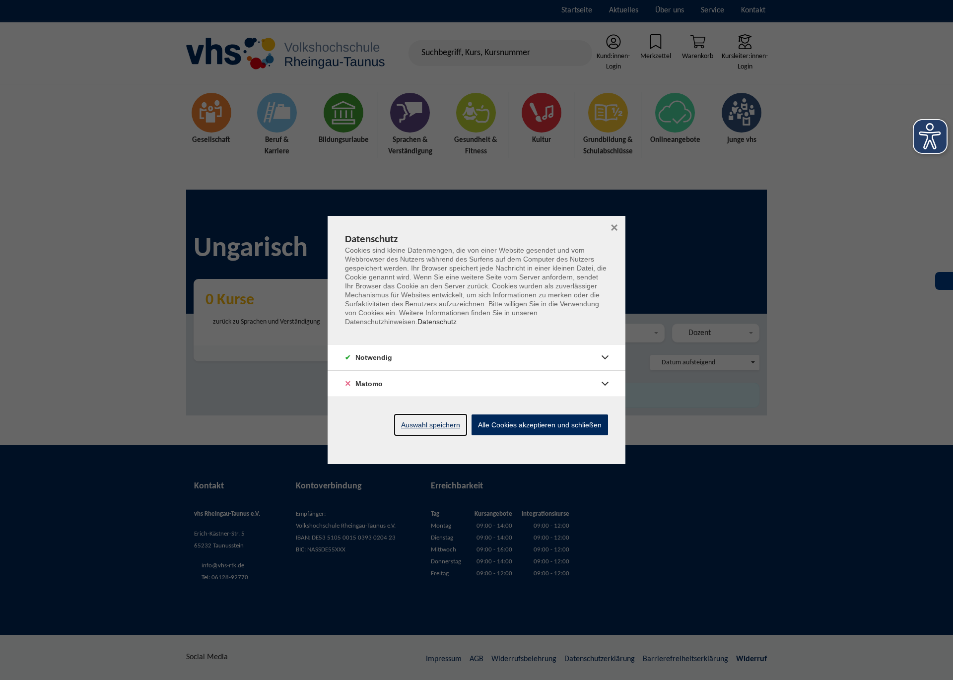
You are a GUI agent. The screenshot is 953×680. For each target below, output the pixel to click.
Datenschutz (437, 322)
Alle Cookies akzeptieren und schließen (540, 425)
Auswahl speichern (430, 425)
